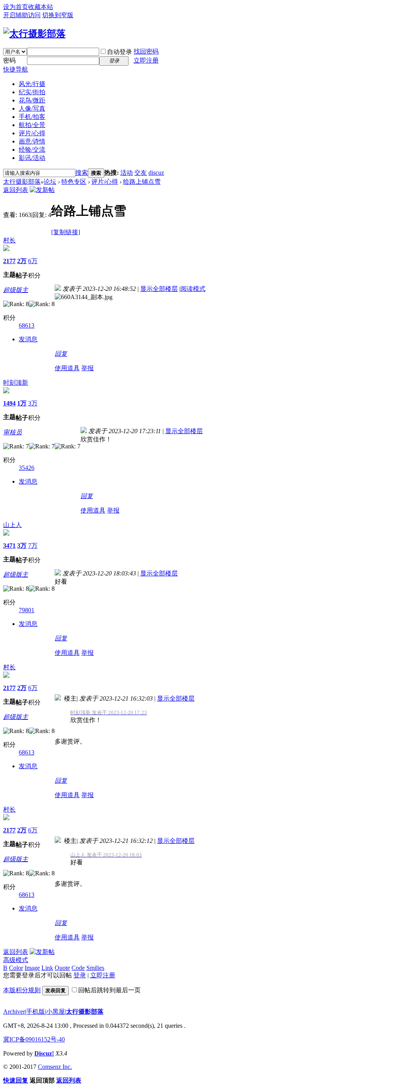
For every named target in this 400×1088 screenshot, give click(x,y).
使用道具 (67, 368)
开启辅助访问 (22, 15)
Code (78, 967)
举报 (87, 368)
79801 (26, 610)
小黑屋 (55, 1011)
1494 (9, 403)
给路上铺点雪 (142, 181)
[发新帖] (42, 189)
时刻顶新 (15, 382)
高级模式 (15, 960)
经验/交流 (32, 149)
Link (47, 967)
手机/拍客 (32, 116)
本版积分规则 (22, 990)
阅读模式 (192, 288)
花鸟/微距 (32, 100)
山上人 (12, 525)
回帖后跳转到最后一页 (109, 990)
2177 (9, 261)
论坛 (50, 181)
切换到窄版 (57, 15)
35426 (26, 467)
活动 (126, 172)
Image (32, 967)
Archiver (14, 1011)
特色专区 (73, 181)
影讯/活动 (32, 157)
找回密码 (146, 51)
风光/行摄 (32, 84)
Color (16, 967)
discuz (156, 172)
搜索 (81, 172)
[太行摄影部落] (34, 34)
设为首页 (15, 7)
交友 (140, 172)
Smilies (95, 967)
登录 (79, 975)
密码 (9, 60)
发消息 (28, 339)
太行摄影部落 (22, 181)
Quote (62, 967)
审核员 (12, 432)
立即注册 (146, 60)
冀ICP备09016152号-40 (34, 1039)
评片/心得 (32, 133)
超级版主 (15, 290)
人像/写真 (32, 108)
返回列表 (15, 189)
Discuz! (44, 1053)
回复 (61, 353)
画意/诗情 (32, 141)
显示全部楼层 (159, 288)
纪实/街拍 (32, 92)
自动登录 (119, 51)
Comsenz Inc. (55, 1066)
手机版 (35, 1011)
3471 (9, 545)
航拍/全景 (32, 125)
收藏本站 (40, 7)
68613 (26, 325)
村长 (9, 240)
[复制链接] (65, 232)
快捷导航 (15, 69)
